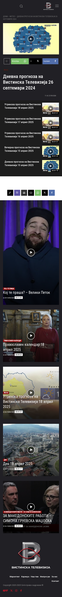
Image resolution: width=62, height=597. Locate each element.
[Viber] (17, 193)
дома (5, 16)
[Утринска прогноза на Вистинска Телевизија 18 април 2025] (50, 108)
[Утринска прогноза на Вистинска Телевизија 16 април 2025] (50, 137)
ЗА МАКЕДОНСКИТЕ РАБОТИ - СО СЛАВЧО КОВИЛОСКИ (22, 512)
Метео (12, 16)
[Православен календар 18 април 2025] (31, 336)
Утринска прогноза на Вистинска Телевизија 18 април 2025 (28, 401)
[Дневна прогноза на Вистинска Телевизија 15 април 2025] (50, 166)
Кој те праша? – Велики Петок (26, 292)
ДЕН (5, 460)
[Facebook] (52, 193)
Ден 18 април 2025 (17, 464)
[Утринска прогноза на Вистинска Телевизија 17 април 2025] (50, 123)
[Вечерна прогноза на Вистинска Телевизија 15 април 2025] (50, 151)
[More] (7, 61)
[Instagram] (16, 591)
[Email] (31, 193)
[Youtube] (4, 591)
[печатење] (24, 193)
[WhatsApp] (38, 193)
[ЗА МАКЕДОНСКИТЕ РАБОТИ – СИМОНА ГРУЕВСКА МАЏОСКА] (31, 507)
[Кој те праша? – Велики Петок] (31, 252)
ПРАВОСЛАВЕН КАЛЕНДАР (12, 340)
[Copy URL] (10, 193)
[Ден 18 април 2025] (31, 450)
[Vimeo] (6, 591)
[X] (45, 193)
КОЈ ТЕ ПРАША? (9, 288)
